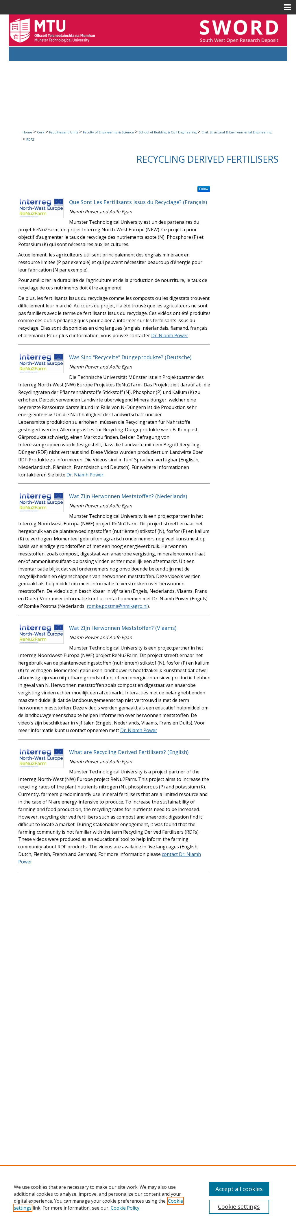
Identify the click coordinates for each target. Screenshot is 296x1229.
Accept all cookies (239, 1189)
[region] (148, 1197)
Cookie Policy (125, 1208)
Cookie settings (239, 1206)
